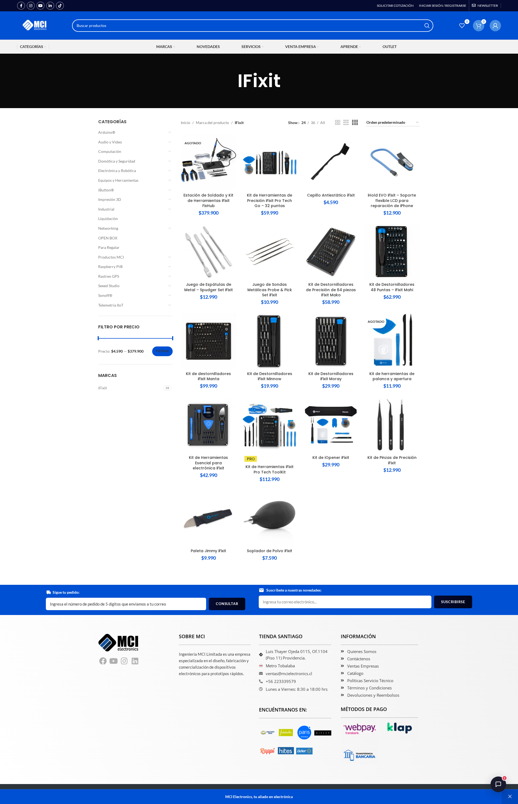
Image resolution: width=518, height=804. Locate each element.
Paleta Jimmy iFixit (208, 551)
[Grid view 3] (346, 122)
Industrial (106, 209)
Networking (108, 228)
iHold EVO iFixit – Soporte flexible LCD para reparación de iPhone (392, 200)
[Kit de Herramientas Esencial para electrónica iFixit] (209, 425)
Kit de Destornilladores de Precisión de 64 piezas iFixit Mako (331, 290)
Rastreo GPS (108, 276)
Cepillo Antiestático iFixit (331, 195)
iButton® (106, 190)
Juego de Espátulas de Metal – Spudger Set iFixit (208, 287)
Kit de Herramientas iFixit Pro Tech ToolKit (270, 469)
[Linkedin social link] (50, 6)
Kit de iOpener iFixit (330, 457)
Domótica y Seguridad (116, 161)
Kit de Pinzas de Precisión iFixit (392, 460)
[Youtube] (113, 661)
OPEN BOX (107, 238)
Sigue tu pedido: (66, 592)
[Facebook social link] (21, 6)
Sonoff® (105, 295)
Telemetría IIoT (110, 305)
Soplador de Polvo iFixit (269, 551)
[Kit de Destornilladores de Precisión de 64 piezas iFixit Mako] (331, 252)
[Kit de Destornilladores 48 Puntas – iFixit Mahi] (392, 252)
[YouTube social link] (40, 6)
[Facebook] (103, 661)
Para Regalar (109, 247)
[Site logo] (35, 25)
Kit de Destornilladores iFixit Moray (330, 376)
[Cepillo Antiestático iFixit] (331, 162)
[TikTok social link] (60, 6)
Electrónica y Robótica (117, 170)
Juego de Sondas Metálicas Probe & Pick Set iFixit (269, 290)
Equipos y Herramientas (118, 180)
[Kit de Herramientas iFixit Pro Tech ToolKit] (270, 425)
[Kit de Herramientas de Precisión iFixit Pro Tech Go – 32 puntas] (270, 162)
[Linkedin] (135, 661)
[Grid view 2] (337, 122)
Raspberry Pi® (110, 266)
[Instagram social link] (31, 6)
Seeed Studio (109, 285)
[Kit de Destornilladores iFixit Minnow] (270, 341)
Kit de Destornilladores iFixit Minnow (269, 376)
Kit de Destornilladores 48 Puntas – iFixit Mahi (391, 287)
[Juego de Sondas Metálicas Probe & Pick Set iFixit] (270, 252)
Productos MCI (111, 257)
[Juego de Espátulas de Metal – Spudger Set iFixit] (209, 252)
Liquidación (108, 218)
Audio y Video (110, 142)
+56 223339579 (281, 681)
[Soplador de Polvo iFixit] (270, 518)
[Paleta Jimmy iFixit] (209, 518)
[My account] (495, 25)
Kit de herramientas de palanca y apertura (391, 376)
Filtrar (162, 351)
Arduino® (106, 132)
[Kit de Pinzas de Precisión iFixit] (392, 425)
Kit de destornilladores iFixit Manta (208, 376)
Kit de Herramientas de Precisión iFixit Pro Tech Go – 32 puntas (269, 200)
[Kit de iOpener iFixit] (331, 425)
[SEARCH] (427, 25)
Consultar (227, 604)
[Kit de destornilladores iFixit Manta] (209, 341)
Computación (109, 151)
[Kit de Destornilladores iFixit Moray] (331, 341)
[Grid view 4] (355, 122)
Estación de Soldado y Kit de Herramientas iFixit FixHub (208, 200)
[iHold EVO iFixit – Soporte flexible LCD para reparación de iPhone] (392, 162)
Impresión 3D (109, 199)
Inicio (185, 122)
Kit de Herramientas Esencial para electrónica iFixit (208, 463)
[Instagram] (124, 661)
